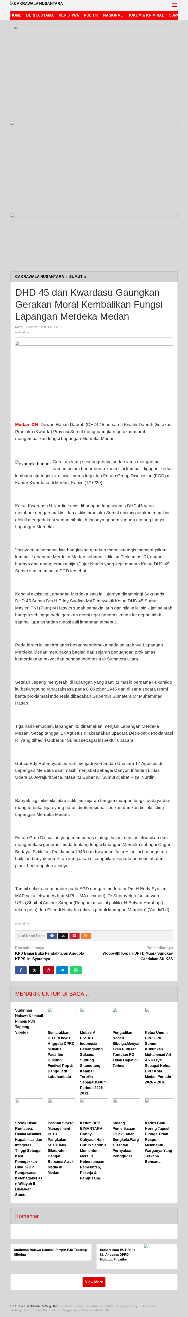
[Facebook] (52, 936)
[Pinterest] (74, 936)
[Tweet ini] (34, 970)
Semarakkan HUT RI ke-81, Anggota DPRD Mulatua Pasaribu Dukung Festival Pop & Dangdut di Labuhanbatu (61, 1055)
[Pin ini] (48, 970)
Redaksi (108, 1306)
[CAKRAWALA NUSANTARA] (36, 3)
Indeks (67, 1306)
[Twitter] (63, 936)
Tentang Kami (19, 1310)
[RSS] (86, 936)
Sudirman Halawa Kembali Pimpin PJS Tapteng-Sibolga (29, 1021)
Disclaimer (149, 1306)
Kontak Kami (41, 1310)
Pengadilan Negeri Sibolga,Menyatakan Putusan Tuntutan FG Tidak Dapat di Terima (126, 1049)
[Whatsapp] (76, 970)
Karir (96, 1306)
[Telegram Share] (62, 970)
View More (94, 1282)
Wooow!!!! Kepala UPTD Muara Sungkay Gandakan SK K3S (138, 953)
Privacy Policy (128, 1306)
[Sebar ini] (21, 970)
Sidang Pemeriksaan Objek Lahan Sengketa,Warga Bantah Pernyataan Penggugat (126, 1139)
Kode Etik (82, 1306)
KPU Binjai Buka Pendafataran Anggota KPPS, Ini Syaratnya (49, 953)
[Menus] (174, 5)
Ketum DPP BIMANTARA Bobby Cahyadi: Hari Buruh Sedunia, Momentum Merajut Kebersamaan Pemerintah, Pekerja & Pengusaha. (93, 1150)
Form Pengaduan (65, 1310)
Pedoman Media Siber (95, 1310)
